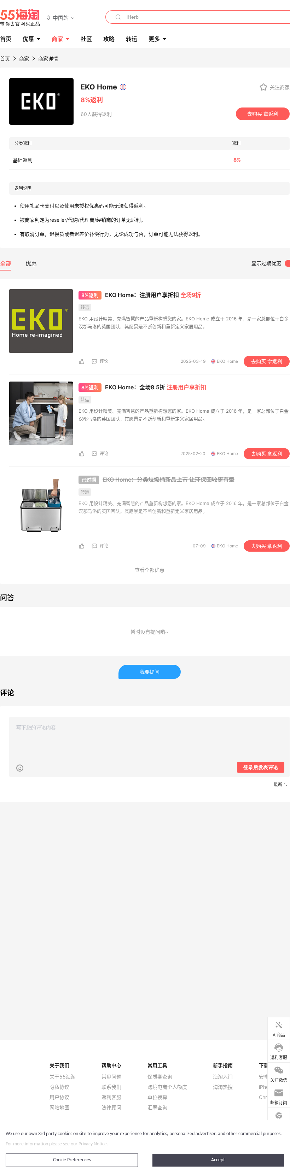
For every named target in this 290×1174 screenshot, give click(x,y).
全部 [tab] (5, 263)
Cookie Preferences (72, 1160)
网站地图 (59, 1107)
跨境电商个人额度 (167, 1087)
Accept (218, 1160)
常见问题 (111, 1077)
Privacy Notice (93, 1144)
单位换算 (157, 1097)
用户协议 (59, 1097)
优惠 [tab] (31, 263)
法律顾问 (111, 1107)
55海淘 (20, 17)
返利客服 (111, 1097)
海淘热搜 (223, 1087)
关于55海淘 (63, 1077)
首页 (5, 59)
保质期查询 (159, 1077)
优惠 (28, 38)
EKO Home (227, 361)
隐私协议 (59, 1087)
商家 (57, 38)
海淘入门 (223, 1077)
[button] (60, 17)
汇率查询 (157, 1107)
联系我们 (111, 1087)
